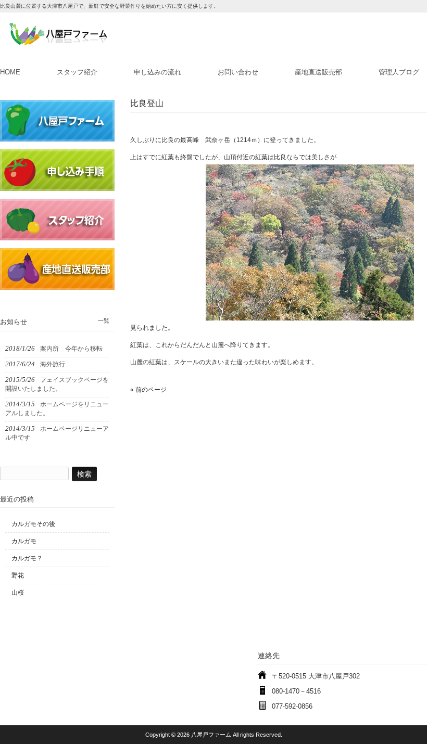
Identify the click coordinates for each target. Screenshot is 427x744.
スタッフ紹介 (77, 72)
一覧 (103, 320)
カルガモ (23, 541)
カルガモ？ (27, 558)
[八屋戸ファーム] (58, 41)
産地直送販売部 (318, 72)
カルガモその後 (33, 524)
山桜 (17, 592)
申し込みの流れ (157, 72)
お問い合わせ (238, 72)
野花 (17, 575)
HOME (10, 72)
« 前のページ (148, 389)
